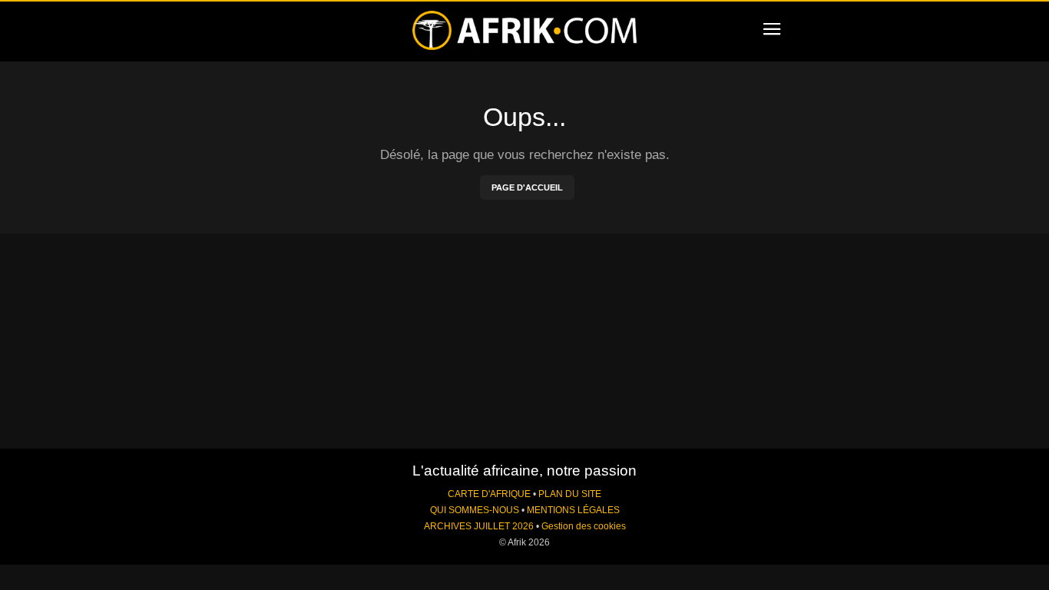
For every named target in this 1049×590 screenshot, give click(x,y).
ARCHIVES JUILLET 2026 (479, 526)
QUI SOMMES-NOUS (474, 510)
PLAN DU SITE (569, 494)
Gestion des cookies (583, 526)
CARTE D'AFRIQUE (489, 494)
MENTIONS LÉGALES (573, 510)
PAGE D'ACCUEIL (527, 187)
